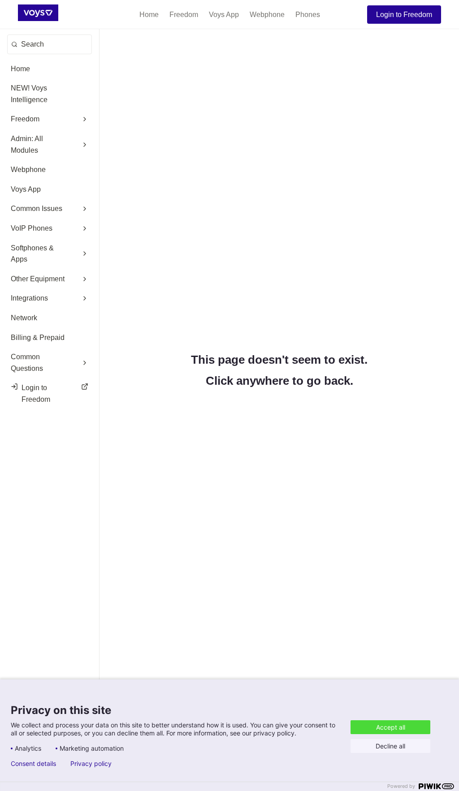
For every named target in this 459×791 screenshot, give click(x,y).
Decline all (390, 746)
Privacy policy (91, 763)
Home (149, 14)
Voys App (224, 14)
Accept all (390, 727)
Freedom (183, 14)
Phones (307, 14)
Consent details (33, 763)
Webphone (267, 14)
